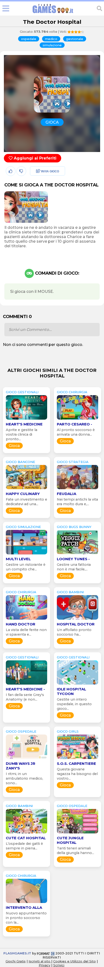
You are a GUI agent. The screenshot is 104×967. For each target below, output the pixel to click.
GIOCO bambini (70, 592)
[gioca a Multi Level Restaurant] (26, 554)
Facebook (38, 171)
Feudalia (66, 493)
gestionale (74, 39)
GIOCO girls (68, 731)
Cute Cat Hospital (26, 838)
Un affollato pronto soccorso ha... (74, 632)
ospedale (28, 39)
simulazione (52, 45)
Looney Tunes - (73, 559)
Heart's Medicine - (25, 689)
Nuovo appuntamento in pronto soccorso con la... (26, 918)
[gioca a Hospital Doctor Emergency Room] (77, 619)
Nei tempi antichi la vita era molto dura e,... (77, 501)
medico (51, 39)
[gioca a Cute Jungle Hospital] (77, 833)
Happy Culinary (23, 493)
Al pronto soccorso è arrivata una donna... (76, 432)
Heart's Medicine (24, 424)
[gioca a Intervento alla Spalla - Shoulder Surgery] (26, 903)
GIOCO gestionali (22, 392)
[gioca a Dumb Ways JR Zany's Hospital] (26, 759)
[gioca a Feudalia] (77, 489)
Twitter (35, 182)
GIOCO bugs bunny (74, 527)
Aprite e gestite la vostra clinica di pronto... (21, 434)
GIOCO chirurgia (72, 392)
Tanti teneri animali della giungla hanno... (75, 850)
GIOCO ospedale (21, 731)
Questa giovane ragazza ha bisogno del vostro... (77, 774)
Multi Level (18, 559)
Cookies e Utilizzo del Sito (74, 961)
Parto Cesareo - (74, 424)
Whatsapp (38, 192)
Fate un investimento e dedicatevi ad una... (26, 501)
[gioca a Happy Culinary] (26, 489)
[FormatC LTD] (45, 953)
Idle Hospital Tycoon (71, 691)
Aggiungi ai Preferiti (34, 158)
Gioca (14, 445)
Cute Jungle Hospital (70, 840)
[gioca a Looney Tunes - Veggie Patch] (77, 554)
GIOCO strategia (73, 462)
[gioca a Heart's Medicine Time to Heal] (26, 419)
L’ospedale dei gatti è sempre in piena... (24, 845)
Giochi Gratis (16, 961)
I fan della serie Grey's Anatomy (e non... (25, 697)
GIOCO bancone (20, 462)
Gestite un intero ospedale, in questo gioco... (74, 704)
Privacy (44, 965)
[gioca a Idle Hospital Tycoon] (77, 684)
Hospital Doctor (76, 624)
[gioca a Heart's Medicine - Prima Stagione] (26, 684)
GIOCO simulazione (23, 527)
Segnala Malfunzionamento (42, 205)
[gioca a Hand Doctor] (26, 619)
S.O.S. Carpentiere (76, 763)
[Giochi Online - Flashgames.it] (53, 13)
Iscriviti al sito (40, 961)
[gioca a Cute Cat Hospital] (26, 833)
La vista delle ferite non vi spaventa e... (26, 632)
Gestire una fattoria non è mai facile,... (74, 566)
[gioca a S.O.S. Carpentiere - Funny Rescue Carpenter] (77, 759)
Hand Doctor (20, 624)
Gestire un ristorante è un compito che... (25, 566)
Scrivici (58, 965)
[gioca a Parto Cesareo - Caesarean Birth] (77, 419)
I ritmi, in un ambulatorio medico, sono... (24, 778)
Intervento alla (24, 907)
